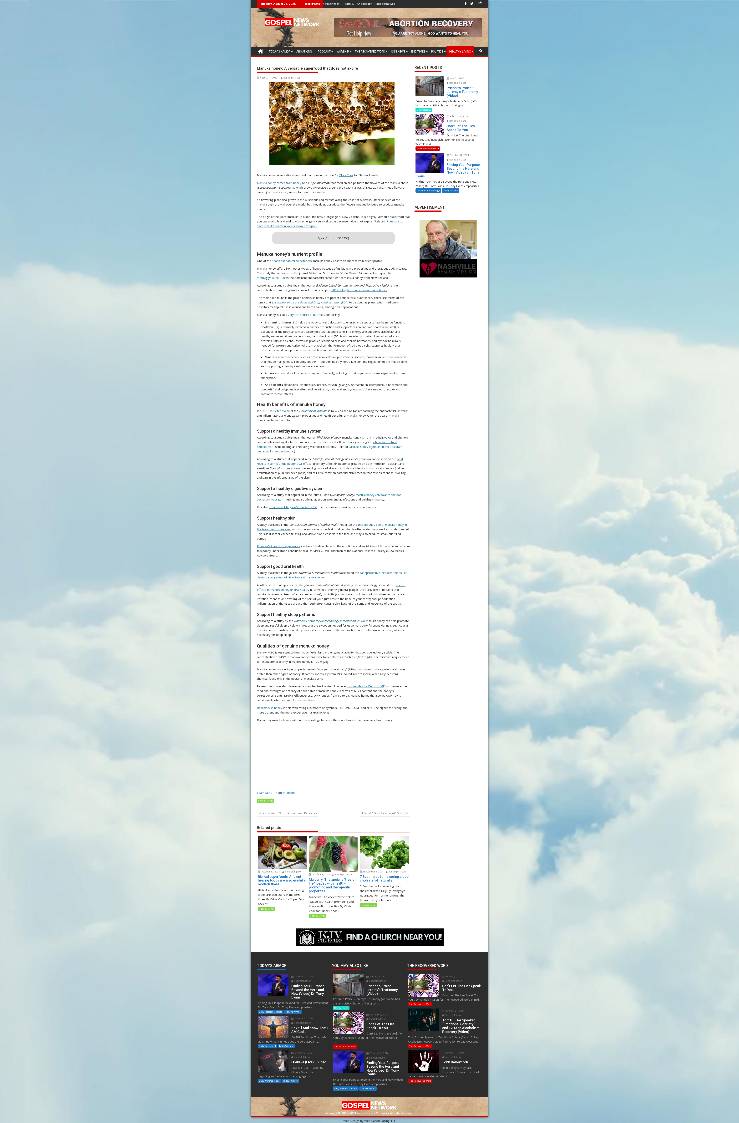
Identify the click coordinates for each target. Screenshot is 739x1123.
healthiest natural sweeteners (292, 261)
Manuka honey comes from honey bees (283, 183)
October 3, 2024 (320, 874)
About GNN (304, 51)
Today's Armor (450, 190)
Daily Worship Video (269, 1080)
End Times (418, 51)
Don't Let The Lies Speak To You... (324, 4)
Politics (437, 51)
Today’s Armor (279, 51)
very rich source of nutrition (306, 315)
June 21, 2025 (456, 78)
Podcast (324, 51)
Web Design (351, 1121)
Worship (343, 51)
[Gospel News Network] (261, 51)
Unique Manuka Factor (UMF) (366, 686)
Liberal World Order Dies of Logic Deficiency (289, 813)
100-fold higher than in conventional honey (359, 290)
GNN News (398, 51)
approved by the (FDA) (312, 302)
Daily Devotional (267, 1045)
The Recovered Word (370, 51)
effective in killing (293, 507)
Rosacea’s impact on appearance (278, 546)
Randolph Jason (292, 77)
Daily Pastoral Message (428, 190)
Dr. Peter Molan (279, 411)
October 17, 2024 (270, 871)
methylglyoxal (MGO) (271, 278)
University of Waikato (313, 411)
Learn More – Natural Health (276, 793)
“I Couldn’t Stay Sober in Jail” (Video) (383, 813)
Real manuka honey (269, 708)
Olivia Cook (346, 175)
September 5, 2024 (373, 871)
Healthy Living (460, 51)
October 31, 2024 (459, 155)
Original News (424, 109)
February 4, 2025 (458, 116)
